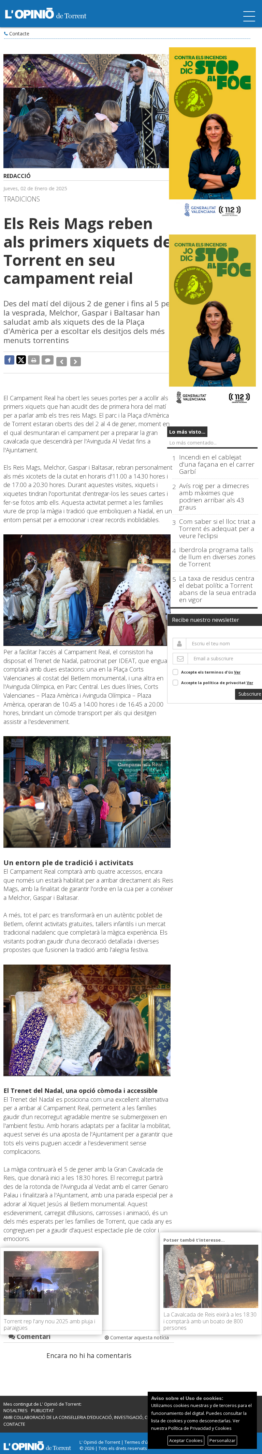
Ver (237, 672)
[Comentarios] (48, 359)
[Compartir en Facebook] (9, 359)
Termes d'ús (137, 1437)
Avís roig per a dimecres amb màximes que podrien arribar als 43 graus (214, 496)
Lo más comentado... (193, 442)
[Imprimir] (34, 359)
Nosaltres (15, 1405)
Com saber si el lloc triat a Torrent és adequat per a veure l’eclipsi (217, 528)
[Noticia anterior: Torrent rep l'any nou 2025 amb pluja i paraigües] (61, 359)
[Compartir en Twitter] (21, 359)
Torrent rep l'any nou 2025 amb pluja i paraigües (49, 1324)
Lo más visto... (187, 432)
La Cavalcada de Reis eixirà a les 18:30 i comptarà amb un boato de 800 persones (210, 1321)
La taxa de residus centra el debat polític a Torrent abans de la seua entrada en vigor (217, 589)
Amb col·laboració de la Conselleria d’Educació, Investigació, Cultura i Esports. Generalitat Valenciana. (122, 1412)
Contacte (19, 33)
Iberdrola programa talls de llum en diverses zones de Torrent (217, 557)
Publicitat (42, 1405)
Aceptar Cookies (186, 1440)
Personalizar (222, 1440)
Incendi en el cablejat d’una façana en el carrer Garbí (216, 464)
